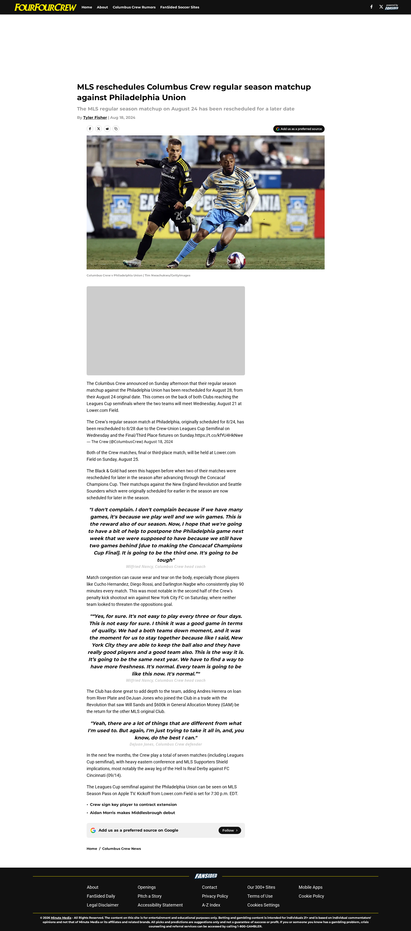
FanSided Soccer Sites (179, 7)
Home (87, 7)
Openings (147, 887)
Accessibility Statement (160, 904)
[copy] (116, 128)
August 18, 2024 (158, 441)
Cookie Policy (311, 896)
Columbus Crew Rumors (134, 7)
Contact (209, 887)
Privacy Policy (215, 896)
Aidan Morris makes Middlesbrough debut (132, 812)
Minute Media (61, 917)
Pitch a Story (150, 896)
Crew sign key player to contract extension (133, 804)
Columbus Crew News (121, 848)
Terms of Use (260, 896)
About (102, 7)
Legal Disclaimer (103, 904)
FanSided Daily (101, 896)
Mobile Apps (310, 887)
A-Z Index (211, 904)
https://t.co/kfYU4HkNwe (219, 435)
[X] (381, 7)
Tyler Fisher (95, 117)
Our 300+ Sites (261, 887)
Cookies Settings (263, 904)
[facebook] (371, 7)
